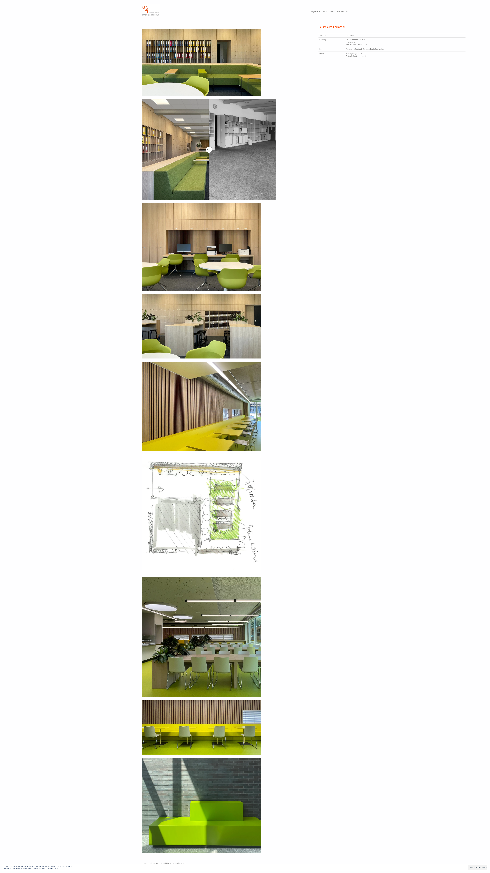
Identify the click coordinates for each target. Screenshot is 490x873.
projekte (314, 11)
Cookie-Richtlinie (52, 868)
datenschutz (157, 863)
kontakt (340, 11)
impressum (146, 863)
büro (325, 11)
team (332, 11)
